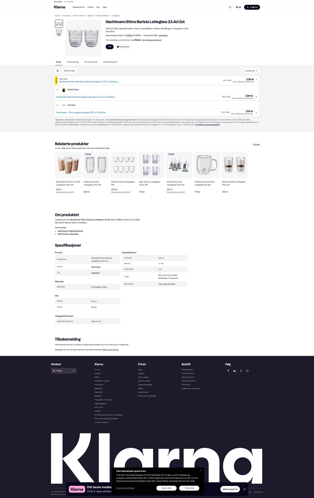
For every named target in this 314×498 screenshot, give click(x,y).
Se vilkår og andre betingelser (207, 125)
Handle (90, 7)
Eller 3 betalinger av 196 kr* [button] (120, 192)
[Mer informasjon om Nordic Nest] (57, 89)
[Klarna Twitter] (241, 371)
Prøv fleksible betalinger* (152, 40)
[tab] (58, 61)
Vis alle (256, 144)
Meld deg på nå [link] (230, 489)
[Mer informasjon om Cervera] (57, 105)
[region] (157, 481)
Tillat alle (189, 488)
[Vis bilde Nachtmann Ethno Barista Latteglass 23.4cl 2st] (59, 24)
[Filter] (57, 70)
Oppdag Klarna (78, 7)
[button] (238, 7)
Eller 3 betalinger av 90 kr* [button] (176, 192)
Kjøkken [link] (91, 16)
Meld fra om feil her (110, 350)
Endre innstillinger (125, 488)
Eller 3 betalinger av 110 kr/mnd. (242, 113)
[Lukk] (200, 470)
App (98, 7)
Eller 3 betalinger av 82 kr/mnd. (243, 82)
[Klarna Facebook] (228, 371)
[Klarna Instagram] (247, 371)
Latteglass (163, 35)
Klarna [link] (57, 16)
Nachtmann (96, 267)
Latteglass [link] (116, 16)
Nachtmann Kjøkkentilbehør (70, 231)
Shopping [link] (66, 16)
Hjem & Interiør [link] (79, 16)
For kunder (58, 2)
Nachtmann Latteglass (68, 234)
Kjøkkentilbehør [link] (103, 16)
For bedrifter (69, 2)
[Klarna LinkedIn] (235, 371)
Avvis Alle (166, 488)
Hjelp (105, 7)
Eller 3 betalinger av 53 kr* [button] (65, 192)
